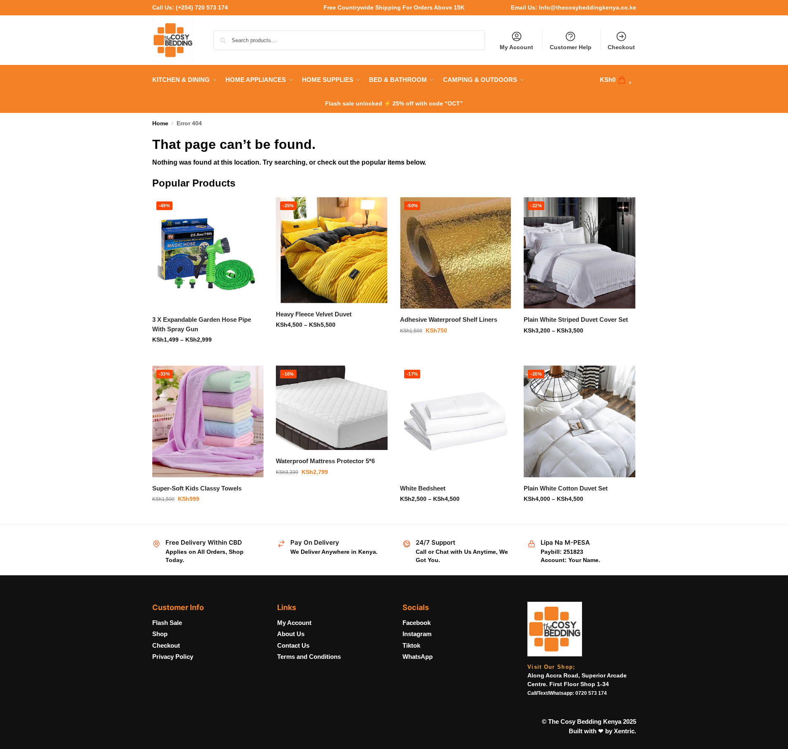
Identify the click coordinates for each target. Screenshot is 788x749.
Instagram (416, 633)
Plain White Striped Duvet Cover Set (576, 319)
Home (160, 123)
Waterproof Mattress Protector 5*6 (325, 460)
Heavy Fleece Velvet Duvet (314, 314)
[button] (618, 79)
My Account (516, 47)
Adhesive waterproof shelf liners (448, 319)
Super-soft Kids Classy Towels (197, 488)
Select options (207, 357)
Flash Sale (167, 622)
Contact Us (293, 645)
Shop (160, 633)
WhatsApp (417, 656)
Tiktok (411, 645)
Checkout (621, 47)
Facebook (416, 622)
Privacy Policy (172, 656)
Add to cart (207, 516)
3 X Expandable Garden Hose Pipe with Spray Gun (201, 324)
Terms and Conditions (309, 656)
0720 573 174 (591, 693)
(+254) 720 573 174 (202, 7)
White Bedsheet (422, 488)
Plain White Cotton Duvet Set (566, 488)
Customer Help (571, 47)
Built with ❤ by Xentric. (602, 731)
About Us (290, 633)
